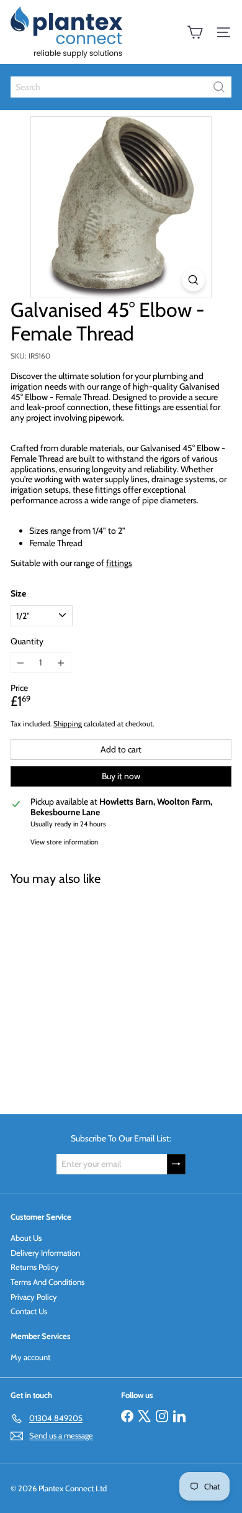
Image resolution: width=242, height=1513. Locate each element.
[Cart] (195, 32)
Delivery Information (45, 1253)
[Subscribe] (176, 1164)
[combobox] (121, 87)
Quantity (27, 641)
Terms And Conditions (47, 1282)
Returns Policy (35, 1267)
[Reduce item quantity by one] (21, 662)
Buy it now (121, 776)
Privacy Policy (34, 1297)
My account (30, 1357)
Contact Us (29, 1311)
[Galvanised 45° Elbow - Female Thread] (88, 992)
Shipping (67, 724)
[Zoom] (193, 279)
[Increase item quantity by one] (61, 662)
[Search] (219, 87)
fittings (119, 563)
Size (18, 593)
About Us (26, 1238)
